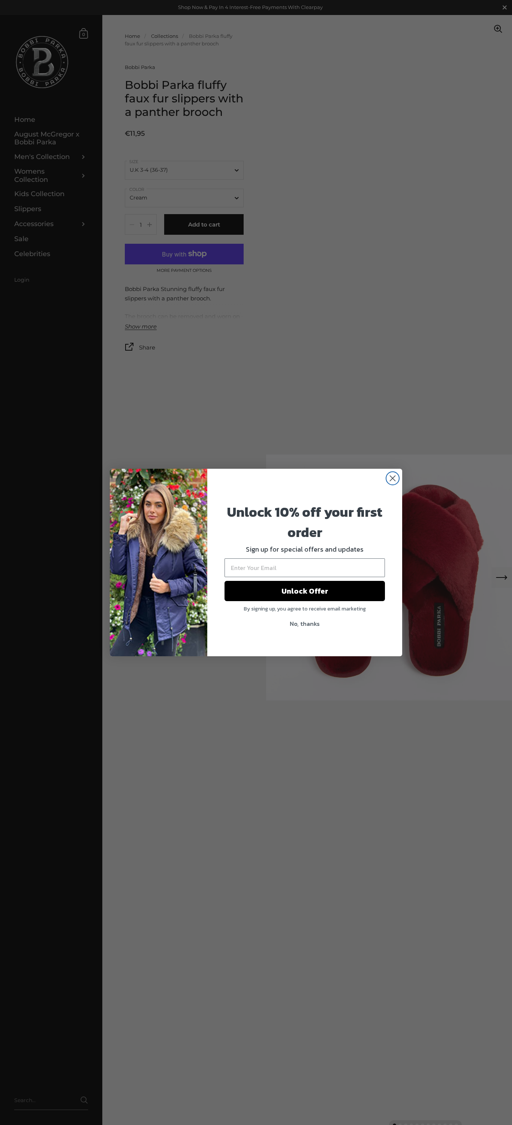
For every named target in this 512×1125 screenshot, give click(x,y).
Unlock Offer (304, 591)
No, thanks (305, 623)
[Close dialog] (392, 478)
